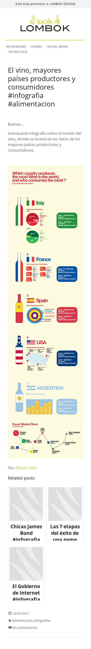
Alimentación (22, 620)
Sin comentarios (24, 627)
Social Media (57, 46)
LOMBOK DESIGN (62, 4)
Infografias (16, 46)
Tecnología (18, 51)
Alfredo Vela (25, 467)
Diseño (36, 46)
